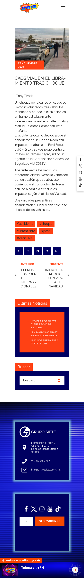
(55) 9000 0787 (40, 460)
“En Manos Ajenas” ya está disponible (44, 334)
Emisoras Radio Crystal (22, 560)
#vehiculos (25, 238)
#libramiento (26, 231)
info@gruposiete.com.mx (46, 469)
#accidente (25, 224)
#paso (46, 231)
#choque (45, 224)
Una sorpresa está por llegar (44, 342)
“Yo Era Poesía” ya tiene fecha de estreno (43, 324)
